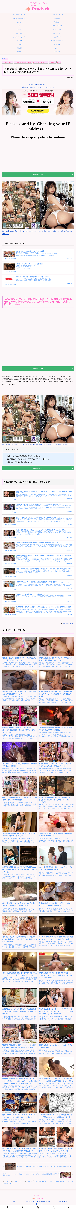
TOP (13, 1201)
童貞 (59, 62)
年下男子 (53, 62)
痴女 (11, 62)
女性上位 (37, 62)
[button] (70, 613)
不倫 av (6, 59)
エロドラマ (45, 62)
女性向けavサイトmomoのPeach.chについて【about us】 (38, 1203)
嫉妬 (30, 62)
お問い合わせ (63, 1201)
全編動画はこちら (38, 174)
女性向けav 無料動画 (21, 62)
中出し (5, 62)
